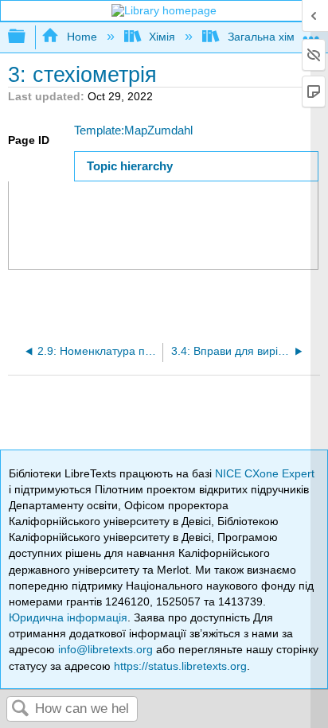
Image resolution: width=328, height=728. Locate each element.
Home (82, 36)
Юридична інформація (68, 617)
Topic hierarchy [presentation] (130, 166)
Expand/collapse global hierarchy (27, 37)
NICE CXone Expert (264, 473)
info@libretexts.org (105, 649)
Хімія (162, 36)
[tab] (196, 166)
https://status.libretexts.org (180, 666)
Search (20, 709)
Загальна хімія (265, 36)
